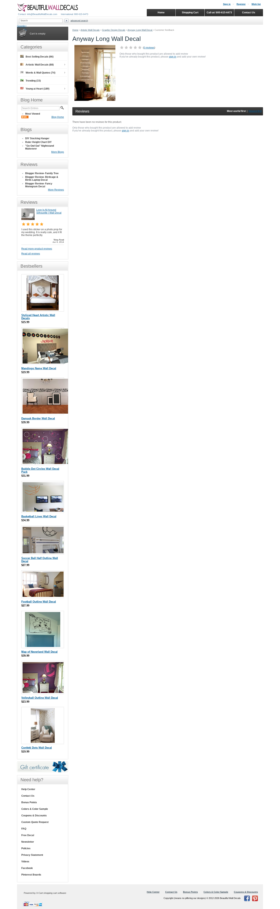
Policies (26, 848)
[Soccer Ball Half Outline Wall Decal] (43, 552)
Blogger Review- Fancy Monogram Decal (38, 185)
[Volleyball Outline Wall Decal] (43, 692)
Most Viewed (32, 113)
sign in (172, 56)
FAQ (23, 828)
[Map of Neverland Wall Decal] (42, 646)
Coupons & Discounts (34, 815)
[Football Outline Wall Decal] (43, 595)
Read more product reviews (36, 248)
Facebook (27, 868)
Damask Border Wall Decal (38, 418)
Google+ (22, 26)
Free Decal (27, 835)
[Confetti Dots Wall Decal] (43, 741)
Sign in (227, 4)
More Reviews (56, 189)
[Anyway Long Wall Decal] (94, 100)
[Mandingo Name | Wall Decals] (46, 362)
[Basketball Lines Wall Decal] (43, 510)
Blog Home (57, 117)
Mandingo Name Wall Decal (38, 368)
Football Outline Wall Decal (38, 601)
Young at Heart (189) (37, 88)
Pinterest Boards (31, 874)
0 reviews (149, 47)
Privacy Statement (32, 855)
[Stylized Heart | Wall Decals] (43, 309)
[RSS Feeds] (24, 117)
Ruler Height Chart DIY (38, 142)
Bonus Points (29, 802)
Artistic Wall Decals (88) (40, 64)
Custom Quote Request (35, 822)
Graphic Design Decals (113, 30)
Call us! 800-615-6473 (219, 12)
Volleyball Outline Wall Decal (39, 697)
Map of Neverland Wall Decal (39, 651)
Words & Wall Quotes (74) (40, 72)
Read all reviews (30, 253)
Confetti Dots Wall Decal (36, 747)
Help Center (28, 789)
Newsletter (27, 841)
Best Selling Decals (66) (39, 56)
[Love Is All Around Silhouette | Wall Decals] (28, 219)
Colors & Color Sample (34, 809)
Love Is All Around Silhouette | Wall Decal (48, 211)
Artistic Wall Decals (90, 30)
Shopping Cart (190, 12)
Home (75, 30)
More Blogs (57, 152)
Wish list (256, 4)
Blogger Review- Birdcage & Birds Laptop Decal (41, 178)
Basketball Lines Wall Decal (38, 516)
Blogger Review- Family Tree (42, 173)
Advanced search (79, 20)
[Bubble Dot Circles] (46, 463)
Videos (25, 861)
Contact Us (27, 795)
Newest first (255, 111)
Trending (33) (33, 80)
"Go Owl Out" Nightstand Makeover (39, 147)
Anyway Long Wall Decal (140, 30)
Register (241, 4)
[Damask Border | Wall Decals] (46, 412)
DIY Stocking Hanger (37, 138)
